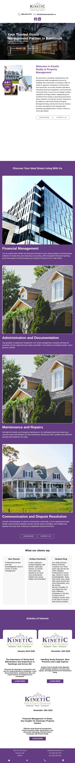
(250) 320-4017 (57, 755)
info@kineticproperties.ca (46, 14)
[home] (9, 760)
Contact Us (33, 51)
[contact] (63, 760)
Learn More (16, 51)
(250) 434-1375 (25, 14)
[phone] (45, 760)
